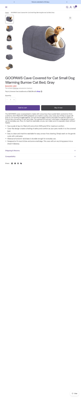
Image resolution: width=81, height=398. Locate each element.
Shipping (15, 88)
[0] (74, 7)
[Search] (67, 7)
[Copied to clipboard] (21, 163)
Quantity (8, 95)
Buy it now (58, 108)
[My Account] (70, 7)
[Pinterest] (18, 163)
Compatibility (10, 156)
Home (7, 12)
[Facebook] (12, 163)
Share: (7, 163)
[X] (15, 163)
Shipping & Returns (12, 151)
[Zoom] (70, 17)
